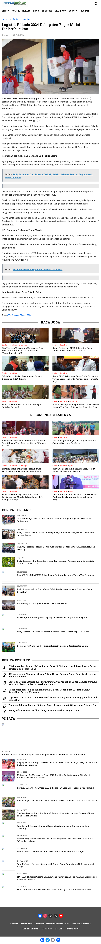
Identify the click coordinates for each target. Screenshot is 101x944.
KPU (9, 315)
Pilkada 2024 (25, 315)
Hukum (26, 10)
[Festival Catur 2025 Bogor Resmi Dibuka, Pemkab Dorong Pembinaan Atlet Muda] (25, 462)
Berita (5, 10)
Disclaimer (47, 929)
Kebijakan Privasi (30, 929)
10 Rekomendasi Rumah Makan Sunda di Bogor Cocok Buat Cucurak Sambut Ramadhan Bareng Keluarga (49, 690)
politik (71, 465)
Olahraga (60, 10)
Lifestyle (47, 10)
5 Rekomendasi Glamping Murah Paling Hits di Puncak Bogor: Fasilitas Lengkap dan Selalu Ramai (52, 675)
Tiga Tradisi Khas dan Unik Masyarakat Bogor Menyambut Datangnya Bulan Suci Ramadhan (53, 698)
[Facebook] (42, 940)
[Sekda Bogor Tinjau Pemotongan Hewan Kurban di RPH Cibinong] (25, 370)
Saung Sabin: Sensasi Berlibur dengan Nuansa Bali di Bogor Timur (44, 710)
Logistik (15, 315)
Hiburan (84, 10)
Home (4, 19)
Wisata (73, 10)
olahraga (23, 345)
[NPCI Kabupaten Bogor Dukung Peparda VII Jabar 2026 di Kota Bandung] (75, 434)
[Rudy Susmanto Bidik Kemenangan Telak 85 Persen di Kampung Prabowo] (75, 462)
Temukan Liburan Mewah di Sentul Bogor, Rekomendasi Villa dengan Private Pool (53, 705)
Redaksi (14, 924)
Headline (26, 19)
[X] (55, 916)
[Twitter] (47, 940)
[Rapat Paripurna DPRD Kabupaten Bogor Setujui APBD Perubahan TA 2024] (75, 342)
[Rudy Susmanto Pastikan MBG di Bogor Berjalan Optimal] (25, 398)
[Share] (58, 940)
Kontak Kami (26, 924)
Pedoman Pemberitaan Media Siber (52, 924)
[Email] (52, 940)
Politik (16, 10)
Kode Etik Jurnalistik (81, 924)
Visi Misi (58, 929)
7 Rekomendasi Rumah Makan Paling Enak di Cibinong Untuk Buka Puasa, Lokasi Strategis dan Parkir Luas (53, 667)
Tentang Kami (72, 929)
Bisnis (36, 10)
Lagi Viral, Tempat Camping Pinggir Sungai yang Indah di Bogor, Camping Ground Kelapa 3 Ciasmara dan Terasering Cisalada (53, 683)
